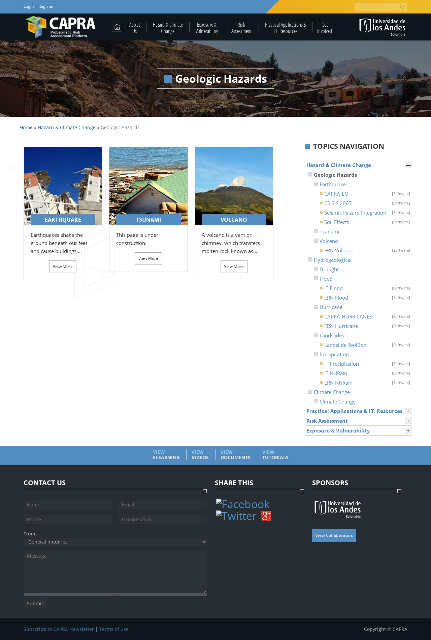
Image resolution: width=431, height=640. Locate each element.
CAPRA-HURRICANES (367, 316)
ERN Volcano (367, 250)
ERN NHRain (367, 382)
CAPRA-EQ (367, 193)
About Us (134, 27)
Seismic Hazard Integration (367, 212)
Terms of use (114, 629)
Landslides (332, 335)
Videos (200, 455)
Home (26, 127)
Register (45, 6)
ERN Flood (367, 297)
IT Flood (367, 288)
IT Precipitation (367, 363)
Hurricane (331, 307)
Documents (236, 455)
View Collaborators (334, 535)
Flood (326, 278)
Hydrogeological (333, 259)
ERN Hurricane (367, 326)
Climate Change (332, 392)
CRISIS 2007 (367, 203)
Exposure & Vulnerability (207, 27)
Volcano (329, 241)
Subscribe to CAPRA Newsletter (59, 629)
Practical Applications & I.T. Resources (285, 27)
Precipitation (334, 354)
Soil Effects (367, 222)
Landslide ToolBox (367, 344)
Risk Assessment (241, 27)
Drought (329, 269)
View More (63, 266)
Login (29, 6)
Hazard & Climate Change (168, 27)
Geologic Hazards (335, 174)
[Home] (61, 26)
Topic (30, 534)
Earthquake (333, 184)
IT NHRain (367, 373)
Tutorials (275, 455)
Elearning (166, 455)
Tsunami (329, 231)
